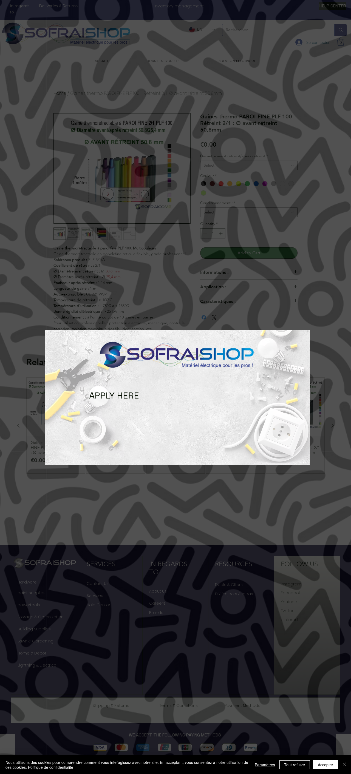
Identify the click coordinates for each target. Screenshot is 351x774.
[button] (54, 392)
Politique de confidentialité (50, 767)
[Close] (344, 765)
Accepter (325, 764)
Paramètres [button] (265, 764)
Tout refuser (294, 764)
